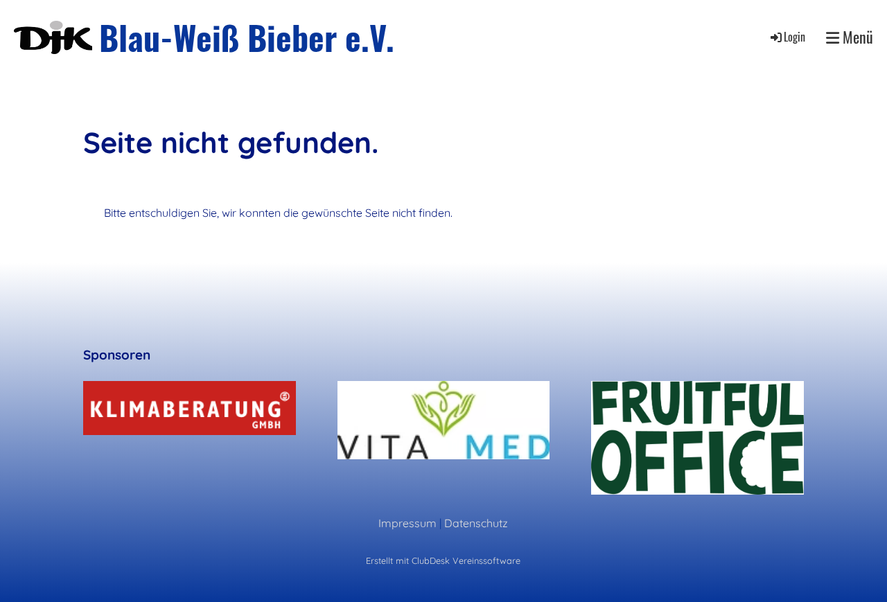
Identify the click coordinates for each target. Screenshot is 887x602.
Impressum (407, 523)
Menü (856, 37)
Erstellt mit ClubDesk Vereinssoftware (443, 560)
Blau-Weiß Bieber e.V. (246, 37)
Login (794, 36)
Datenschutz (476, 523)
